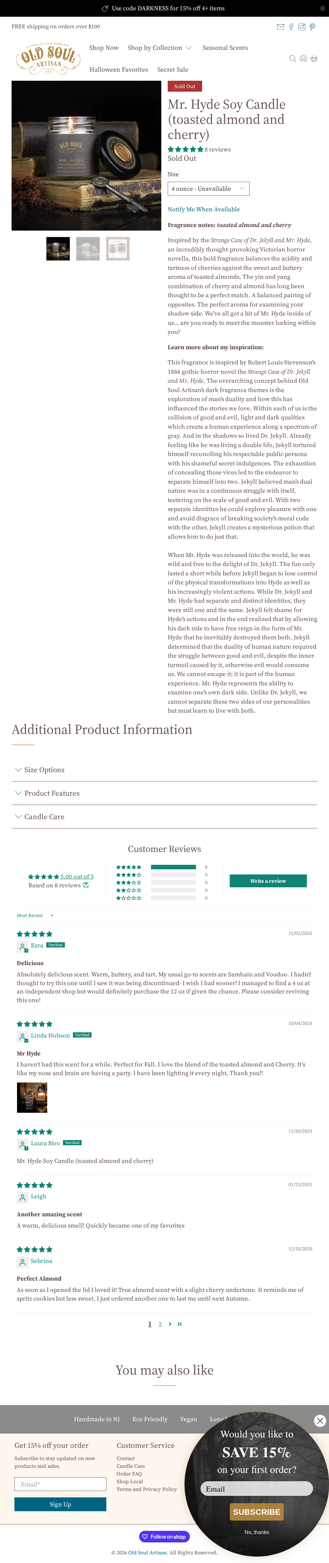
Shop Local (130, 1481)
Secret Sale (172, 69)
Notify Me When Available (204, 209)
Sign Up (60, 1504)
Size (173, 174)
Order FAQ (129, 1473)
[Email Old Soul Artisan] (280, 27)
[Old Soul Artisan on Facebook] (291, 27)
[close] (322, 8)
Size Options (44, 769)
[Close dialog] (320, 1420)
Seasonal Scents (225, 47)
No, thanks (257, 1532)
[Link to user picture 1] (32, 1097)
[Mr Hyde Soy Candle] (86, 156)
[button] (185, 149)
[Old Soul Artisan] (48, 59)
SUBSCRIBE (256, 1511)
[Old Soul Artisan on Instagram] (302, 27)
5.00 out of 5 (77, 876)
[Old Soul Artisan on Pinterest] (312, 27)
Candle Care (44, 816)
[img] (34, 934)
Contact (126, 1458)
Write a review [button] (268, 880)
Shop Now (104, 47)
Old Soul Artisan (147, 1552)
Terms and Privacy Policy (147, 1489)
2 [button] (160, 1324)
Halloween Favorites (118, 69)
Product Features (52, 793)
